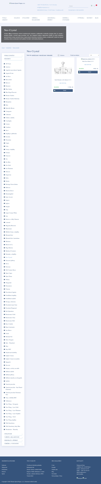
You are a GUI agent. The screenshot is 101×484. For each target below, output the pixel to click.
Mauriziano (9, 229)
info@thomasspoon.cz (43, 7)
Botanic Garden (10, 95)
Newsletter (54, 473)
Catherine (8, 114)
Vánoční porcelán (10, 384)
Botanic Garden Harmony (12, 98)
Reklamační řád (30, 467)
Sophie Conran (10, 355)
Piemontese (9, 286)
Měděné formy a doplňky (12, 232)
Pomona (8, 289)
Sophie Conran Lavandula (13, 359)
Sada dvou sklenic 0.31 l (88, 61)
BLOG (96, 18)
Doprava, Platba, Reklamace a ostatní (35, 471)
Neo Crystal (16, 47)
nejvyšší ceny (42, 55)
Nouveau (8, 267)
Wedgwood (4, 467)
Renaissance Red (10, 321)
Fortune (8, 152)
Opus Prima (9, 276)
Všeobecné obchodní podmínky (34, 465)
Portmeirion (4, 469)
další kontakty (80, 474)
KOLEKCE (17, 18)
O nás (53, 465)
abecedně (49, 55)
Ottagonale (8, 283)
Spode (3, 473)
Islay (7, 210)
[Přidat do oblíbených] (54, 90)
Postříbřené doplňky (11, 295)
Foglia (7, 143)
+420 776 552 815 (42, 5)
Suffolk (8, 381)
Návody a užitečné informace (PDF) (35, 473)
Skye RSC (8, 349)
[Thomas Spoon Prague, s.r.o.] (17, 3)
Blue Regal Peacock (11, 92)
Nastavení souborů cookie (31, 481)
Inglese (7, 203)
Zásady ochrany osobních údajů (34, 469)
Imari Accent (9, 197)
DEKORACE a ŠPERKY (51, 19)
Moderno (8, 241)
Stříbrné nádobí (10, 371)
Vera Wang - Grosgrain (12, 404)
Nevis (7, 263)
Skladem (62, 55)
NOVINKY (89, 18)
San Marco (8, 330)
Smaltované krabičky (11, 352)
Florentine (8, 140)
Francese (8, 156)
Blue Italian (9, 89)
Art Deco (8, 76)
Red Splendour (10, 311)
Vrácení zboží (30, 476)
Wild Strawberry (10, 423)
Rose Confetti (9, 324)
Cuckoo (8, 124)
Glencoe (8, 171)
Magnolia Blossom (11, 225)
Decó (7, 130)
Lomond (8, 222)
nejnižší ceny (35, 55)
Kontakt (53, 467)
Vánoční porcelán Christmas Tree (13, 393)
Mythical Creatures (11, 251)
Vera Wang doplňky (11, 420)
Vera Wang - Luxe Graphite (13, 413)
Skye (7, 346)
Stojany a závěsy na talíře (12, 368)
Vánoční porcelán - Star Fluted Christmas (14, 388)
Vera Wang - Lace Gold (12, 407)
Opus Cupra (9, 273)
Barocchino (9, 79)
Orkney (8, 279)
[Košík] (96, 5)
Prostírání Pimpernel (11, 308)
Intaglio (8, 206)
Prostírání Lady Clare (11, 305)
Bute (7, 105)
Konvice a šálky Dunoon (12, 219)
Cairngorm (8, 111)
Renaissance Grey (10, 317)
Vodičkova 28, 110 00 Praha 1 (84, 467)
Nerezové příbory (10, 260)
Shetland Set (9, 336)
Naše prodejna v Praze (57, 476)
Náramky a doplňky (11, 254)
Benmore (8, 86)
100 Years (8, 64)
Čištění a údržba (10, 118)
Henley (7, 181)
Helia (7, 178)
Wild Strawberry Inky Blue (13, 426)
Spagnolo (8, 362)
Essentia (8, 137)
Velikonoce (9, 401)
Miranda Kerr (9, 235)
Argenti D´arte (9, 73)
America (8, 67)
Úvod (3, 47)
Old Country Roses (11, 270)
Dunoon (4, 471)
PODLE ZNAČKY (4, 19)
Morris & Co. (9, 244)
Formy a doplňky (10, 149)
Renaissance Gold (10, 314)
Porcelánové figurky (11, 292)
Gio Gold (8, 165)
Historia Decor (10, 190)
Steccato (8, 365)
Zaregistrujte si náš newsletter (76, 10)
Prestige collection (11, 302)
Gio (7, 159)
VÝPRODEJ (81, 18)
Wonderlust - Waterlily (12, 429)
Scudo (7, 333)
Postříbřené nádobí (11, 298)
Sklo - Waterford (10, 343)
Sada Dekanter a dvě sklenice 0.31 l (63, 80)
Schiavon (4, 465)
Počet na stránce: (75, 55)
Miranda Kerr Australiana (12, 238)
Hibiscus (8, 187)
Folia (7, 146)
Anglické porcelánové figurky (13, 70)
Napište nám (55, 469)
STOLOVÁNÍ (25, 18)
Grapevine (8, 175)
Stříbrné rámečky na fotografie (14, 378)
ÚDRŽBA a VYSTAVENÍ (65, 19)
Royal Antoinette (10, 327)
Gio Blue (8, 162)
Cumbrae (8, 127)
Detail (64, 90)
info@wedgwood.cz (81, 472)
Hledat (86, 6)
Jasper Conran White (11, 213)
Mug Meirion (9, 248)
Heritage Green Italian (12, 184)
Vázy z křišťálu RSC (11, 398)
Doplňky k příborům (11, 133)
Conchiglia (8, 121)
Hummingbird (9, 194)
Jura (7, 216)
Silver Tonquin (9, 340)
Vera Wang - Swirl (11, 417)
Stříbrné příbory (10, 375)
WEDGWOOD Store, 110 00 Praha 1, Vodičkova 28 (50, 10)
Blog (53, 471)
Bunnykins (8, 102)
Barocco (8, 83)
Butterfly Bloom (10, 108)
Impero (7, 200)
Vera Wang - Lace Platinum (13, 410)
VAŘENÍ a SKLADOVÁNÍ (36, 19)
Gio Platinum (9, 168)
